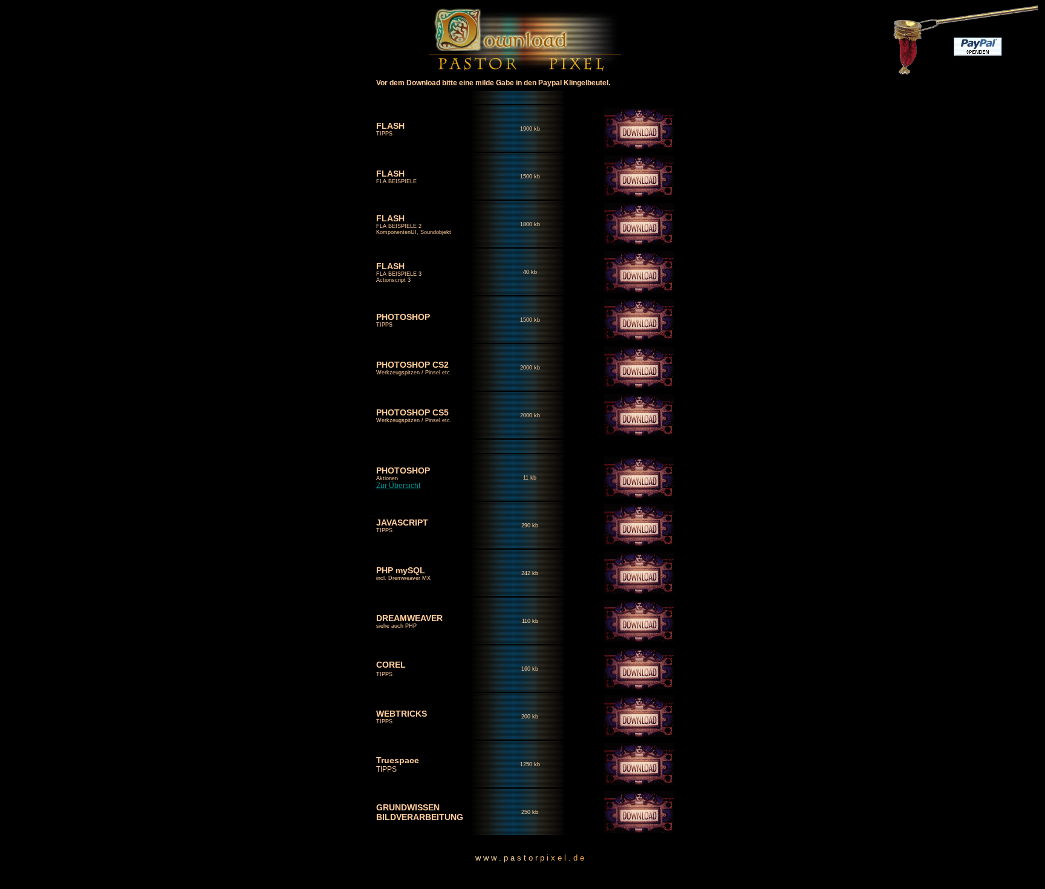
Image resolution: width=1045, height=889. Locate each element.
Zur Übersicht (398, 485)
